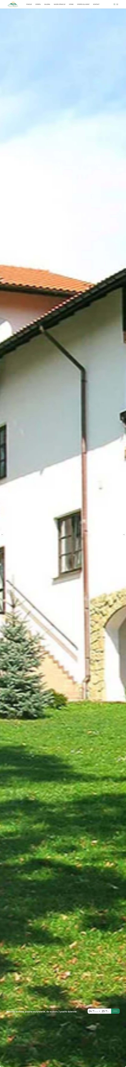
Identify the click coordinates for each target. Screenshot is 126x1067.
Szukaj (115, 1011)
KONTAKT (96, 4)
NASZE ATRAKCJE (59, 4)
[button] (2, 534)
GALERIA (47, 4)
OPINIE (71, 4)
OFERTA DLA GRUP (83, 4)
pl (114, 4)
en (117, 4)
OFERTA (38, 4)
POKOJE (29, 4)
